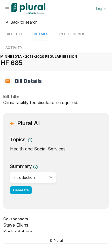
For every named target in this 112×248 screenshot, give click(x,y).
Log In (101, 8)
